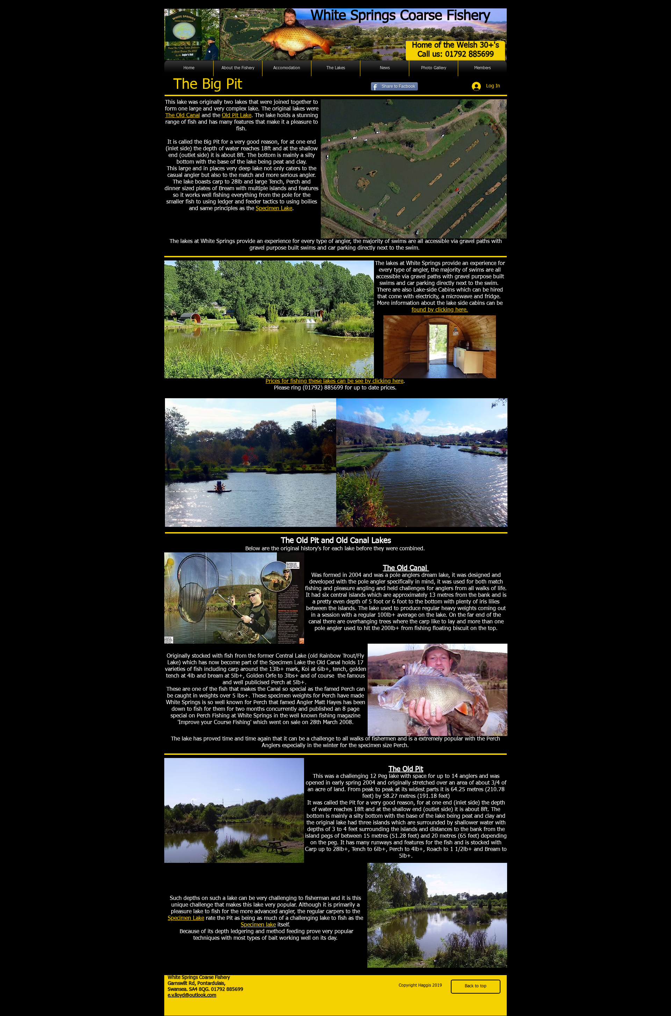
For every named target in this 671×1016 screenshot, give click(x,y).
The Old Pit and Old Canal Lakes (336, 541)
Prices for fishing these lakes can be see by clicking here (334, 381)
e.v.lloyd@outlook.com (192, 995)
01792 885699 (227, 989)
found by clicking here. (440, 310)
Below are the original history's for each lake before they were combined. (336, 549)
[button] (237, 68)
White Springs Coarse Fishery (400, 16)
